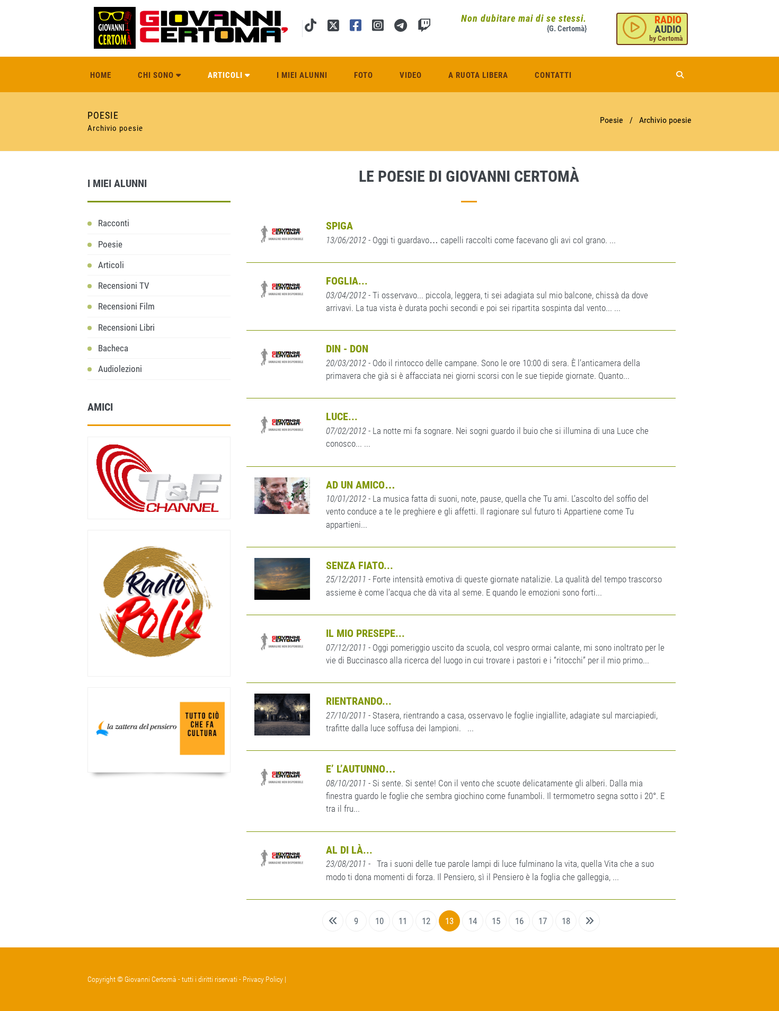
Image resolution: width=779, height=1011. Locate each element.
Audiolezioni (120, 368)
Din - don (347, 348)
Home (100, 75)
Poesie (110, 244)
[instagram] (378, 27)
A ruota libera (478, 75)
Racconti (113, 223)
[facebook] (356, 27)
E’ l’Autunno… (361, 768)
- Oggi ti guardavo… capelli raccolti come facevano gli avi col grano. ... (471, 240)
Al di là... (349, 850)
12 (426, 921)
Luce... (342, 416)
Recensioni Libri (126, 327)
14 (472, 921)
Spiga (339, 225)
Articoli (226, 75)
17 (542, 921)
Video (411, 75)
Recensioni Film (126, 306)
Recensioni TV (123, 285)
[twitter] (333, 27)
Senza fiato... (359, 565)
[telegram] (400, 27)
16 (519, 921)
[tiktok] (310, 27)
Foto (363, 75)
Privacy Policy (263, 979)
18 (566, 921)
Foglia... (347, 280)
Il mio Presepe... (365, 633)
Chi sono (157, 75)
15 (496, 921)
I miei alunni (302, 75)
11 (403, 921)
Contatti (553, 75)
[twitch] (424, 27)
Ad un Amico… (360, 484)
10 (379, 921)
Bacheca (113, 348)
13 (449, 921)
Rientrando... (359, 701)
